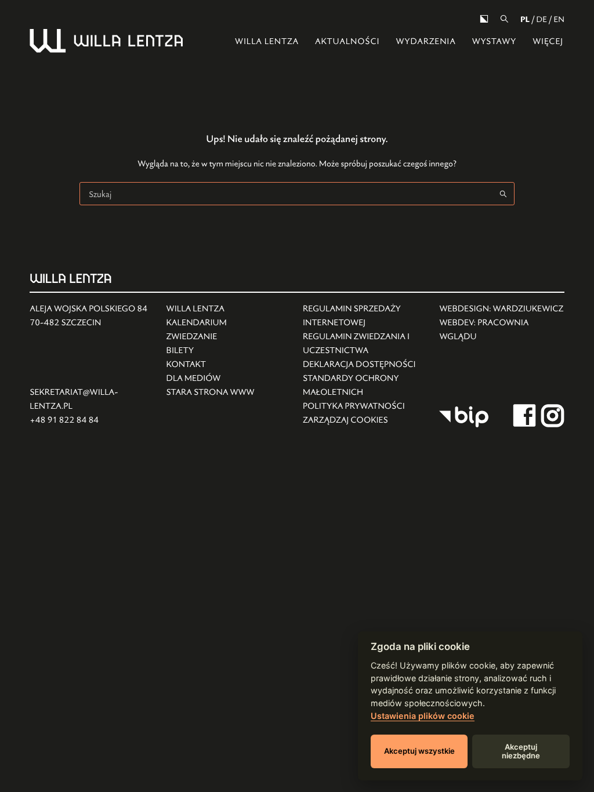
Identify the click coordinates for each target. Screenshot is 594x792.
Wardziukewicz (528, 308)
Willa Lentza (267, 41)
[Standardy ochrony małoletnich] (365, 385)
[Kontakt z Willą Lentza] (210, 365)
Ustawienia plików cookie (423, 716)
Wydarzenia (425, 41)
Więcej (548, 41)
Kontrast (484, 18)
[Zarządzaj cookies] (365, 420)
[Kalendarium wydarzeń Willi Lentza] (210, 323)
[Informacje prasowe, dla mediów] (210, 379)
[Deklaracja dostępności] (365, 365)
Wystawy (494, 41)
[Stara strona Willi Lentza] (210, 392)
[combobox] (286, 193)
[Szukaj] (504, 18)
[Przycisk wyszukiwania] (503, 194)
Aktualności (347, 41)
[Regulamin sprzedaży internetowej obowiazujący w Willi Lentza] (365, 316)
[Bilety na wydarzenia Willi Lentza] (210, 351)
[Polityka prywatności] (365, 406)
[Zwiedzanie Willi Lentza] (210, 337)
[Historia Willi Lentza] (210, 309)
